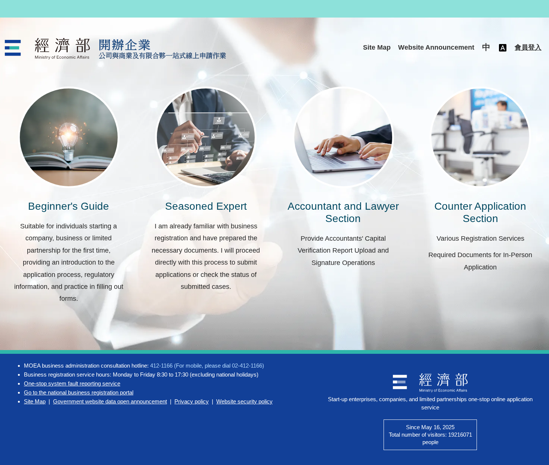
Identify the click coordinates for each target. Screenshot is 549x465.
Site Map (377, 47)
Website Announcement (436, 47)
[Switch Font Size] (502, 48)
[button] (486, 48)
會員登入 (528, 47)
